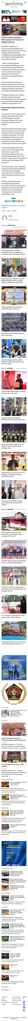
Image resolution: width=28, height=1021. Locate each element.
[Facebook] (6, 201)
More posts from (13, 219)
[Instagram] (24, 1007)
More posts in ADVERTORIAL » (19, 227)
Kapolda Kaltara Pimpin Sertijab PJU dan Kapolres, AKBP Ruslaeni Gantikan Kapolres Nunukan (16, 873)
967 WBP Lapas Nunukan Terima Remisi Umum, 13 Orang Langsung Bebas (14, 561)
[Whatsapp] (11, 201)
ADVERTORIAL (13, 205)
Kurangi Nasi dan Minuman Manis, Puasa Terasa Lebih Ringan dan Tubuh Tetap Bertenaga (17, 813)
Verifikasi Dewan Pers (16, 1000)
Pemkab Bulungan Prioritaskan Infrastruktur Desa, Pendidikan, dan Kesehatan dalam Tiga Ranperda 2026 (13, 252)
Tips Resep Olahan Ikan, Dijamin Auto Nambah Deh (18, 783)
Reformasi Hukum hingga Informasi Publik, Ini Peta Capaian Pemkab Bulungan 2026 (13, 446)
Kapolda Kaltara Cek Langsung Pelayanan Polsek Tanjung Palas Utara (13, 419)
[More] (22, 201)
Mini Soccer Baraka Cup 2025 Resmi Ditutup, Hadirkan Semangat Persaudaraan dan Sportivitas (17, 938)
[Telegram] (16, 201)
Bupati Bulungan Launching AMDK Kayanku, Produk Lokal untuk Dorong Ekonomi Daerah (13, 361)
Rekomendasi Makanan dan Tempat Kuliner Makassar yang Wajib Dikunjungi (18, 796)
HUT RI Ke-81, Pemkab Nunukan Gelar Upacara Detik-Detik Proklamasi (13, 616)
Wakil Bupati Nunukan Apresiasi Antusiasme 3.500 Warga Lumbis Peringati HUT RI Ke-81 (12, 534)
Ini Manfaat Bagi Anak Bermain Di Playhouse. (18, 825)
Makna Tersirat (14, 975)
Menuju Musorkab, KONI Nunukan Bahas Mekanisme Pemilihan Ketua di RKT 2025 (17, 925)
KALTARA (19, 205)
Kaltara (8, 210)
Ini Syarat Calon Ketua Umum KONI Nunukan (13, 765)
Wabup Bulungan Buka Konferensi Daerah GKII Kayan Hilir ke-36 (12, 308)
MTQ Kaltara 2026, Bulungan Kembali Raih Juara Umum (13, 334)
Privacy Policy (15, 1002)
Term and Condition (16, 1004)
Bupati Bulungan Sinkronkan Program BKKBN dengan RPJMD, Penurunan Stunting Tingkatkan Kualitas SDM (13, 280)
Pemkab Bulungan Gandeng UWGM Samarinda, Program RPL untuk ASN (17, 887)
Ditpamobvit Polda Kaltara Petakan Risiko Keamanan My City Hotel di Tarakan (12, 502)
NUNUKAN (4, 207)
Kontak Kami (4, 1000)
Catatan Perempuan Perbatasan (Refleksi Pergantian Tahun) (15, 955)
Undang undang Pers (16, 996)
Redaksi (3, 998)
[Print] (19, 201)
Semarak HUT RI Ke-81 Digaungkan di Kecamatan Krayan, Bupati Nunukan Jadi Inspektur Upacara (14, 589)
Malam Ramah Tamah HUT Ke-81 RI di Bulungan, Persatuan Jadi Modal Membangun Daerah (13, 474)
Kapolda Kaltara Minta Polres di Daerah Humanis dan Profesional (13, 392)
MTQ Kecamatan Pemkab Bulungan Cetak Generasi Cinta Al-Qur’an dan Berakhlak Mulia (18, 881)
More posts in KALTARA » (21, 368)
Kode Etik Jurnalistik (16, 998)
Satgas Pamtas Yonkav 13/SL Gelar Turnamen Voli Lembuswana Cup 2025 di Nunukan (17, 912)
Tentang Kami (4, 996)
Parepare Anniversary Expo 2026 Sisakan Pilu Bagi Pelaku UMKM (17, 897)
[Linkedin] (14, 201)
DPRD (3, 210)
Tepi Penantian (14, 964)
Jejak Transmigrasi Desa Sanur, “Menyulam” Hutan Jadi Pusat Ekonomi (13, 739)
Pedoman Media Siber (6, 1002)
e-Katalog (4, 1004)
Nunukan (14, 210)
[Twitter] (8, 201)
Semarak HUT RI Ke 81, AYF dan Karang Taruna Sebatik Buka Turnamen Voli (13, 643)
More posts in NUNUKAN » (20, 509)
